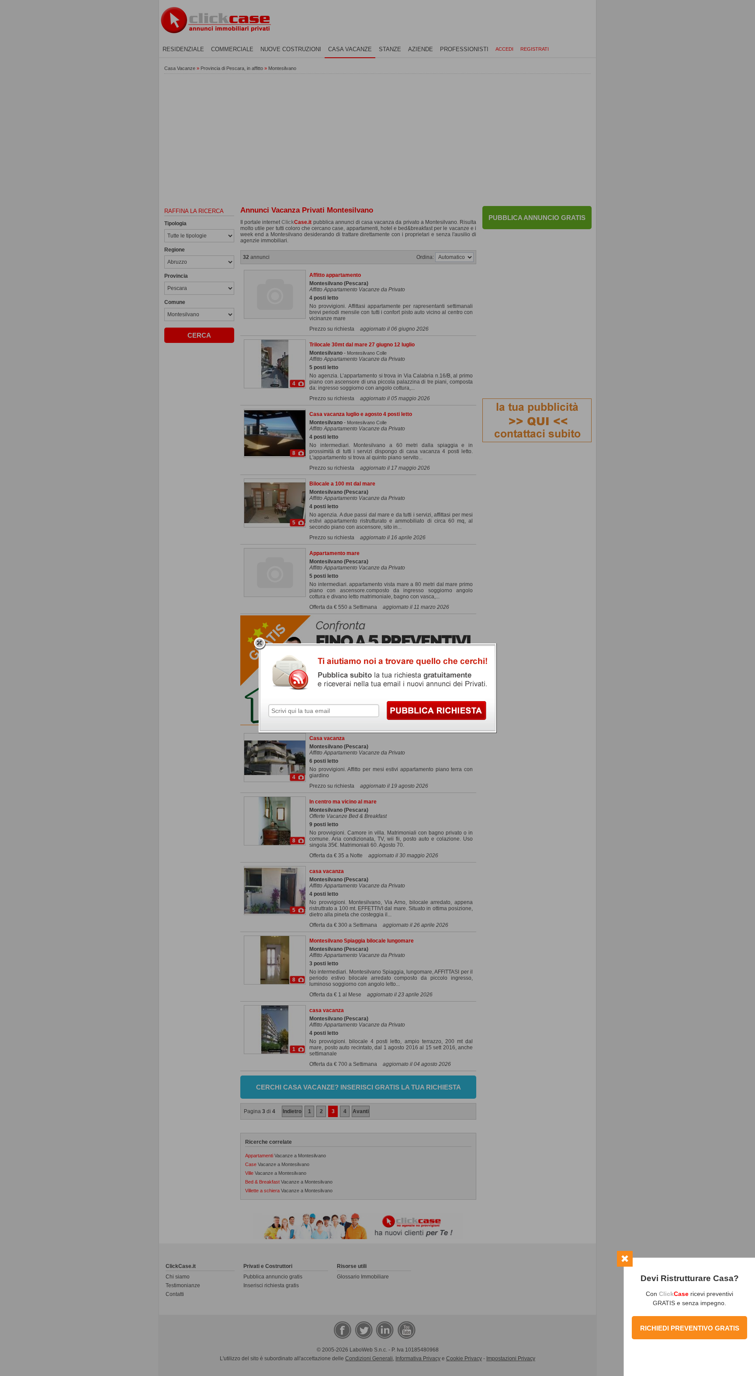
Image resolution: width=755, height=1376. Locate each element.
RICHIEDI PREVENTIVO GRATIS (689, 1328)
